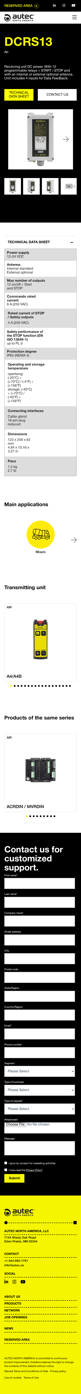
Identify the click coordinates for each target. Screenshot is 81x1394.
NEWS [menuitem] (8, 1328)
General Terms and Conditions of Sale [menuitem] (26, 1371)
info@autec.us (14, 1265)
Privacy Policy (34, 1170)
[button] (66, 139)
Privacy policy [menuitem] (58, 1371)
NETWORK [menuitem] (12, 1310)
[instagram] (64, 5)
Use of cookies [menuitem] (12, 1378)
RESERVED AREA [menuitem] (17, 1340)
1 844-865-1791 (17, 1261)
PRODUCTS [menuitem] (12, 1303)
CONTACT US (57, 94)
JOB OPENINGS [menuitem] (15, 1317)
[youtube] (73, 5)
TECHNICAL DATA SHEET (19, 94)
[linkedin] (54, 5)
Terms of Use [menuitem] (31, 1378)
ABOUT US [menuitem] (12, 1297)
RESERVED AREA (18, 6)
